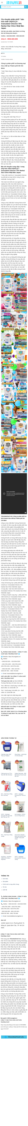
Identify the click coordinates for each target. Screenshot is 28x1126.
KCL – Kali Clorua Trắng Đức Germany (6, 794)
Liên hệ (5, 890)
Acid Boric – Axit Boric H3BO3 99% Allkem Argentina (6, 858)
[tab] (14, 53)
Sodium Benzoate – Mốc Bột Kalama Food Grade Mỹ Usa (20, 775)
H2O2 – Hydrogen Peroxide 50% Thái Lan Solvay (20, 858)
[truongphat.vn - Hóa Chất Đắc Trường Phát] (14, 2)
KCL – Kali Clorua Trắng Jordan (6, 835)
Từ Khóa (3, 56)
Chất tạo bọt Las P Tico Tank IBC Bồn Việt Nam (6, 774)
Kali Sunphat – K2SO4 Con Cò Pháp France (20, 815)
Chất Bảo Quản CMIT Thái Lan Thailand (6, 755)
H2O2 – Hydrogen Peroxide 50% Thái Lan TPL (20, 795)
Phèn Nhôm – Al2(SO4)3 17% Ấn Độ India (20, 755)
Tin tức (5, 887)
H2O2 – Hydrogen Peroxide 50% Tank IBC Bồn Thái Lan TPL (6, 816)
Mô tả (2, 53)
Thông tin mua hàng (7, 59)
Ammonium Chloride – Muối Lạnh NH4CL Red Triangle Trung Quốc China (20, 837)
